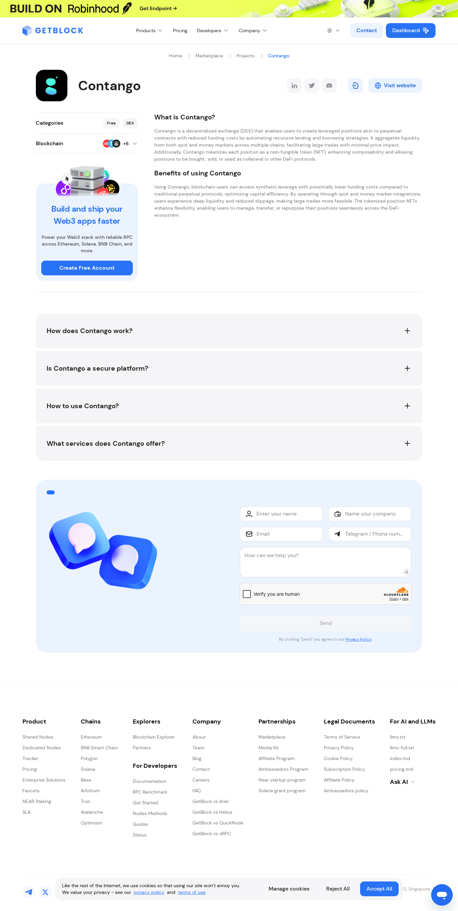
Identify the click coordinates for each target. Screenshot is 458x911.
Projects (245, 56)
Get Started (145, 803)
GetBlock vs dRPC (211, 833)
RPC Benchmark (150, 792)
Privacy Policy (358, 639)
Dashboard (406, 30)
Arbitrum (90, 791)
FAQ (196, 791)
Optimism (91, 823)
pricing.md (401, 769)
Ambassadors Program (283, 769)
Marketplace (209, 56)
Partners (142, 748)
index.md (400, 758)
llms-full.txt (402, 748)
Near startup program (282, 780)
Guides (140, 824)
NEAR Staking (36, 801)
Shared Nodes (37, 737)
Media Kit (269, 748)
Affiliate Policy (339, 780)
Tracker (30, 758)
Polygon (89, 758)
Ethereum (91, 737)
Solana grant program (282, 791)
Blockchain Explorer (154, 737)
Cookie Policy (338, 758)
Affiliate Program (277, 758)
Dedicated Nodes (41, 748)
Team (198, 748)
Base (86, 780)
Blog (197, 758)
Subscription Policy (344, 769)
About (199, 737)
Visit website (400, 85)
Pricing (180, 31)
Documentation (149, 781)
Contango (278, 56)
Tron (85, 801)
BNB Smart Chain (99, 748)
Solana (88, 769)
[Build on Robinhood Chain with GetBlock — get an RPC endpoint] (229, 8)
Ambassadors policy (346, 791)
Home (175, 56)
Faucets (31, 791)
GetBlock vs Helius (212, 812)
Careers (201, 780)
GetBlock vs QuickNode (217, 823)
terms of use (192, 892)
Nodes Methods (150, 813)
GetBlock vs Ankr (210, 801)
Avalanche (92, 812)
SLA (26, 812)
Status (140, 835)
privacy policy (149, 892)
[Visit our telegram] (29, 892)
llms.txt (397, 737)
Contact (366, 30)
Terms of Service (342, 737)
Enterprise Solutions (43, 780)
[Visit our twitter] (45, 892)
